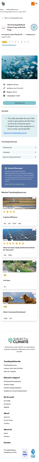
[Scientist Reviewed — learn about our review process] (34, 27)
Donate (7, 442)
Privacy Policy (8, 420)
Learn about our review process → (15, 184)
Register (6, 407)
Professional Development (12, 381)
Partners (7, 436)
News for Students (10, 371)
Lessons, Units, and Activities (13, 368)
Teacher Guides (9, 384)
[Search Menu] (33, 4)
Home (2, 9)
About (6, 433)
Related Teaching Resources (15, 133)
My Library (7, 404)
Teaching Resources (10, 365)
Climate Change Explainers (12, 388)
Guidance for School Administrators (15, 391)
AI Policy (6, 423)
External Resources (12, 9)
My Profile (7, 401)
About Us (7, 417)
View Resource (19, 103)
